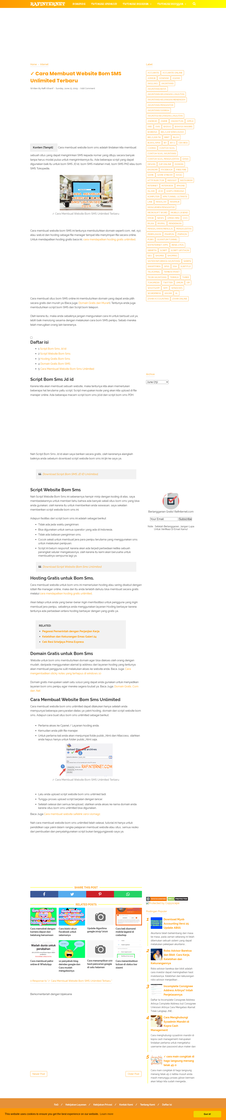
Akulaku (153, 83)
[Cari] (194, 3)
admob (152, 78)
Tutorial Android (104, 4)
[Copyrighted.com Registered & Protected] (156, 900)
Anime (164, 121)
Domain (179, 164)
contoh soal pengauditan (163, 159)
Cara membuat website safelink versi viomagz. (72, 814)
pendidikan (175, 223)
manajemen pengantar (161, 207)
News (160, 218)
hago (179, 175)
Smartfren (154, 266)
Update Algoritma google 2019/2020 (97, 930)
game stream (164, 175)
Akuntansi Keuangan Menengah (166, 99)
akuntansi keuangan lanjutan (166, 94)
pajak (151, 223)
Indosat (172, 180)
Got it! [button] (207, 1114)
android (152, 121)
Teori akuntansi (157, 277)
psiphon (182, 234)
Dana (185, 159)
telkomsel (154, 272)
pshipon (169, 234)
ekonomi (153, 169)
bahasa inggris (183, 126)
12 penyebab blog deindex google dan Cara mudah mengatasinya (69, 966)
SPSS (166, 266)
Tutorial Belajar (136, 4)
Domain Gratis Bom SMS (55, 363)
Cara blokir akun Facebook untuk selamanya (68, 931)
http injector (156, 180)
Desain (151, 164)
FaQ (56, 1104)
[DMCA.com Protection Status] (177, 900)
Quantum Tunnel (167, 239)
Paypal (161, 223)
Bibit (167, 137)
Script (163, 250)
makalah (161, 202)
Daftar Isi (167, 1104)
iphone (181, 185)
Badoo (167, 126)
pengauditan (183, 228)
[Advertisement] (86, 117)
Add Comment (87, 88)
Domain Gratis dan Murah (94, 303)
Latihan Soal (152, 28)
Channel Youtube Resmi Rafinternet (60, 36)
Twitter (168, 282)
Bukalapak (154, 142)
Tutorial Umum (154, 20)
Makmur (174, 202)
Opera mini (173, 218)
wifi (165, 288)
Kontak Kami (126, 1104)
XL (176, 293)
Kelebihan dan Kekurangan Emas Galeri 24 (69, 636)
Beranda (79, 4)
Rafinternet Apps (158, 245)
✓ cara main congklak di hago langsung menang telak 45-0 (179, 1061)
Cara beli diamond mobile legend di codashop (126, 931)
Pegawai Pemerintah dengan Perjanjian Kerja (70, 631)
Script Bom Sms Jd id (53, 348)
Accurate (153, 72)
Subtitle (186, 266)
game (151, 175)
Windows (176, 288)
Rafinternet (47, 4)
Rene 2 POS (178, 245)
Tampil (48, 147)
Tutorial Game (83, 12)
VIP (188, 282)
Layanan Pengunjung (109, 36)
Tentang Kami (147, 1104)
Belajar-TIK (154, 137)
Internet (153, 185)
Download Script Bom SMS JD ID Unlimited (70, 474)
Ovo (185, 218)
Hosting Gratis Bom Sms (55, 358)
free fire (181, 169)
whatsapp (154, 288)
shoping (172, 255)
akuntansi (167, 83)
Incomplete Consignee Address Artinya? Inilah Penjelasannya (178, 990)
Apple (190, 121)
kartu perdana (175, 191)
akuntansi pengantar (160, 105)
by (165, 142)
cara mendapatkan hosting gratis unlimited (109, 239)
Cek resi (183, 142)
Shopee (159, 255)
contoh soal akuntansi (162, 153)
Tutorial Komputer (150, 12)
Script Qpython (180, 250)
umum (179, 282)
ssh (175, 266)
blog (176, 137)
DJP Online (165, 164)
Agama (176, 78)
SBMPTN (152, 250)
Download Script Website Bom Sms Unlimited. (72, 566)
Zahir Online (179, 298)
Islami (151, 191)
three (185, 277)
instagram (186, 180)
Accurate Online (172, 72)
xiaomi (168, 293)
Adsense (164, 78)
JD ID (160, 191)
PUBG (151, 239)
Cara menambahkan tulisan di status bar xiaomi (127, 964)
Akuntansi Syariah (158, 110)
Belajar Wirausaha (172, 132)
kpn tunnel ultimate (175, 196)
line (150, 202)
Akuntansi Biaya (157, 89)
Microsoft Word (157, 212)
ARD (150, 126)
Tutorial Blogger (170, 4)
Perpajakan (154, 234)
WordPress (154, 293)
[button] (31, 338)
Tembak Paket (172, 272)
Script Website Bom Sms (55, 353)
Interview (167, 185)
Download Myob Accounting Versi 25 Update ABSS (176, 923)
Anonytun (177, 121)
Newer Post (38, 1074)
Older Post (133, 1074)
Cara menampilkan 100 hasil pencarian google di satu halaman (100, 963)
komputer (153, 196)
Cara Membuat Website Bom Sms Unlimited (67, 368)
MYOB (151, 218)
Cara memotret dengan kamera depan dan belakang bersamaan (42, 931)
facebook (167, 169)
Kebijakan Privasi (102, 1104)
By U (172, 142)
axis (157, 126)
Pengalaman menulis (160, 228)
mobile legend (179, 212)
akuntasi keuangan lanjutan (165, 116)
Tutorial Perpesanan (119, 20)
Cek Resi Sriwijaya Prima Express (63, 641)
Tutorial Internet (116, 12)
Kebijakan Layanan (76, 1104)
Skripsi (187, 261)
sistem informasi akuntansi (164, 261)
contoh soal (167, 148)
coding (152, 148)
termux (174, 277)
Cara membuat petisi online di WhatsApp (41, 963)
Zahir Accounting (158, 298)
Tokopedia (154, 282)
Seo (150, 255)
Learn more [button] (106, 1114)
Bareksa (152, 132)
